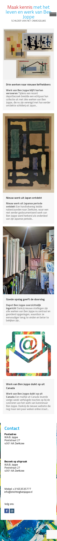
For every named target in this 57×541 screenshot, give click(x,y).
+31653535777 (22, 489)
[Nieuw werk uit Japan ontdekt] (28, 153)
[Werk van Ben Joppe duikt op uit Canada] (28, 353)
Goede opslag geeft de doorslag (25, 299)
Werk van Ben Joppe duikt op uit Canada (25, 386)
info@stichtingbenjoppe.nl (18, 492)
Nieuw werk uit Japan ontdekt (24, 198)
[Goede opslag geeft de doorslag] (28, 260)
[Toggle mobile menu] (51, 14)
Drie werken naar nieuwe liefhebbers (28, 84)
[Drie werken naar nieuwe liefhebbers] (28, 54)
